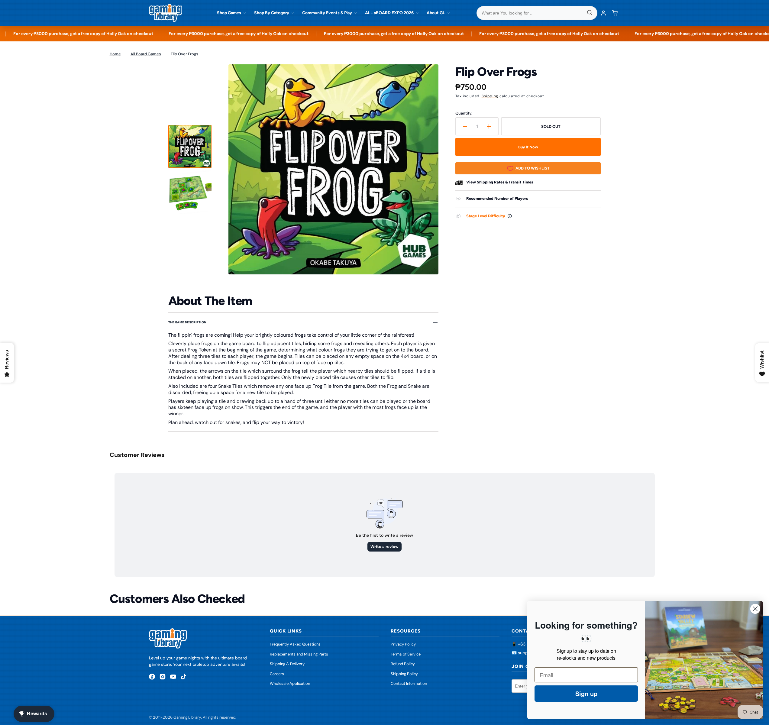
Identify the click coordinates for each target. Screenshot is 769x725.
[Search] (589, 13)
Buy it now (528, 147)
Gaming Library (187, 717)
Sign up (586, 693)
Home (115, 54)
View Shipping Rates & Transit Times (499, 182)
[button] (614, 13)
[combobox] (537, 13)
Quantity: (463, 113)
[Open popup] (510, 216)
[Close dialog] (755, 609)
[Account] (603, 13)
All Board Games (146, 54)
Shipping (490, 96)
